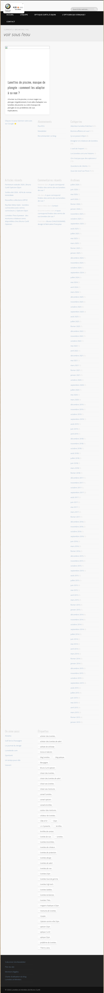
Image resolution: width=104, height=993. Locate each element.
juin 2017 (74, 502)
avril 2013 (74, 707)
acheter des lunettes (47, 736)
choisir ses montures (47, 789)
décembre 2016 (77, 521)
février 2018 (75, 473)
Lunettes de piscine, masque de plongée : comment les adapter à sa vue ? (26, 87)
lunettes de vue (46, 868)
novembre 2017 (77, 482)
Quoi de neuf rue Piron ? (80, 171)
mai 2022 (74, 346)
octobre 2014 (76, 624)
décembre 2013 (77, 668)
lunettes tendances (47, 895)
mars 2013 (75, 712)
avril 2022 (74, 350)
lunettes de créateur (47, 847)
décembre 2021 (77, 355)
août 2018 (74, 453)
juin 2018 (74, 463)
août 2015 (74, 575)
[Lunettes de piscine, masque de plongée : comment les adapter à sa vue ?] (27, 61)
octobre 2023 (76, 307)
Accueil (10, 14)
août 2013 (74, 688)
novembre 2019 (77, 409)
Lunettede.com (11, 750)
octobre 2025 (76, 218)
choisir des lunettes (47, 773)
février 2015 (75, 605)
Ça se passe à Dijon (78, 136)
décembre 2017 (77, 478)
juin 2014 (74, 639)
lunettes (60, 837)
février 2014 (75, 658)
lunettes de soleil (46, 863)
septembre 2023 (77, 311)
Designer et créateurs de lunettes (84, 141)
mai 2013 (74, 702)
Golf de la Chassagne (13, 740)
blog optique (59, 757)
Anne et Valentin (46, 752)
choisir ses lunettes (47, 784)
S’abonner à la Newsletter (15, 962)
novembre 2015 (77, 561)
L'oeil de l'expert (77, 148)
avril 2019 (74, 434)
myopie (43, 916)
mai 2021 (74, 360)
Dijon (55, 821)
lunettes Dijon (45, 874)
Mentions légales (12, 972)
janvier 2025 (75, 253)
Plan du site (9, 967)
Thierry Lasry (45, 948)
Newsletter (42, 131)
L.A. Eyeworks (45, 826)
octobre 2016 (76, 531)
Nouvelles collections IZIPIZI (16, 200)
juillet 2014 (75, 634)
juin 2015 (74, 585)
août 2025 (74, 228)
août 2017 (74, 497)
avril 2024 (74, 287)
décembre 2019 (77, 404)
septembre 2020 (77, 385)
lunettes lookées (46, 890)
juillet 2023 (75, 321)
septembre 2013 (77, 683)
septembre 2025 (77, 223)
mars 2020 (75, 399)
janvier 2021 (75, 375)
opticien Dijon (45, 927)
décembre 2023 (77, 297)
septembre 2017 (77, 492)
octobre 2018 (76, 448)
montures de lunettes (48, 911)
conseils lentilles (46, 805)
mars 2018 (75, 468)
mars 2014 (75, 653)
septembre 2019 (77, 419)
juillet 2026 (75, 184)
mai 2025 (74, 238)
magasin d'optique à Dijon (49, 905)
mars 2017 (75, 512)
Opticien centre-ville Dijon (49, 921)
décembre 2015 (77, 556)
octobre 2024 (76, 267)
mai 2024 (74, 282)
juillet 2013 (75, 692)
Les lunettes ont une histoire (82, 153)
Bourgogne (44, 762)
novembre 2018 (77, 443)
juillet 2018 (75, 458)
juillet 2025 (75, 233)
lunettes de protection (48, 852)
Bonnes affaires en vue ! (80, 131)
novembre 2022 (77, 336)
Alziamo (8, 736)
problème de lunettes (48, 942)
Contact (10, 21)
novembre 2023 (77, 302)
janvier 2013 (75, 722)
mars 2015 (75, 600)
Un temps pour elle (12, 760)
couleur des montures (48, 810)
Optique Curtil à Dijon (45, 14)
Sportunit (9, 755)
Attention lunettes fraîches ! (82, 126)
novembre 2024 (77, 263)
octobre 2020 (76, 380)
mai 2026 (74, 194)
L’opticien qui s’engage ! (73, 14)
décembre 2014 (77, 614)
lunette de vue (45, 837)
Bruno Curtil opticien (47, 768)
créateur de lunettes (47, 815)
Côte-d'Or (44, 821)
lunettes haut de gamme (49, 879)
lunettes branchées (47, 842)
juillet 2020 (75, 390)
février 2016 (75, 551)
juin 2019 (74, 429)
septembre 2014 (77, 629)
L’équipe (24, 14)
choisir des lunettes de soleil (50, 778)
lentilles (59, 826)
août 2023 (74, 316)
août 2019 (74, 424)
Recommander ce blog (47, 136)
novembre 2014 (77, 619)
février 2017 (75, 517)
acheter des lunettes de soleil (50, 741)
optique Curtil (45, 932)
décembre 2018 (77, 438)
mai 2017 (74, 507)
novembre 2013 (77, 673)
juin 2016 (74, 541)
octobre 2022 (76, 341)
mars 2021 (75, 365)
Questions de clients (79, 166)
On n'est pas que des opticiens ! (83, 158)
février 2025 (75, 248)
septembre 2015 (77, 570)
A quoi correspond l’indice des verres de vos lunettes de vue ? (51, 187)
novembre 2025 (77, 214)
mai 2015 (74, 590)
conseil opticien (45, 799)
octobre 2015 (76, 566)
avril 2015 (74, 595)
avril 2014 (74, 649)
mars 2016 (75, 546)
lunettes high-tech (46, 884)
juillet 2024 (75, 277)
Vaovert (8, 765)
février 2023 (75, 326)
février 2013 (75, 717)
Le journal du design (13, 745)
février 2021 (75, 370)
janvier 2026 (75, 209)
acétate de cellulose (47, 747)
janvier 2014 (75, 663)
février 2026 (75, 204)
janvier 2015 (75, 609)
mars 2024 (75, 292)
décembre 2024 (77, 258)
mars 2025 (75, 243)
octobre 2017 (76, 487)
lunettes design (45, 858)
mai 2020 (74, 395)
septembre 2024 (77, 272)
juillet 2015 (75, 580)
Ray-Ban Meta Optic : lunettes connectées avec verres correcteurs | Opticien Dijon (17, 208)
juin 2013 (74, 698)
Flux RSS (41, 126)
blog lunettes (45, 757)
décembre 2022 (77, 331)
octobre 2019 (76, 414)
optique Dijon (45, 937)
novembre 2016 (77, 526)
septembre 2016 (77, 536)
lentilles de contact (47, 831)
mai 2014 (74, 644)
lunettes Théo (45, 900)
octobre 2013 (76, 678)
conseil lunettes (45, 794)
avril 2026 (74, 199)
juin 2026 (74, 189)
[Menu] (22, 4)
